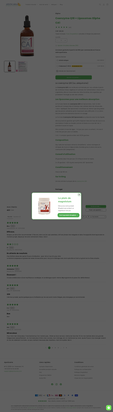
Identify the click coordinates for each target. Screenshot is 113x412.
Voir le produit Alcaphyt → (68, 215)
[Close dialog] (79, 194)
